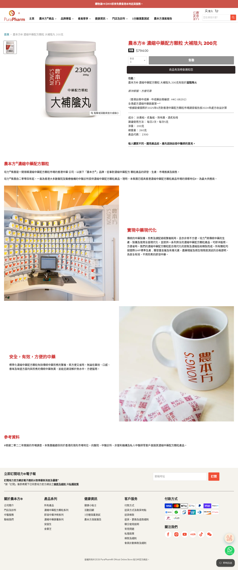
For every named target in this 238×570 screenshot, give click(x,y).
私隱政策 (129, 533)
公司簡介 (9, 505)
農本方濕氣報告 (163, 18)
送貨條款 (129, 514)
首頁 (6, 34)
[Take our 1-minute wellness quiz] (229, 539)
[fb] (168, 534)
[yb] (184, 534)
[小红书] (193, 534)
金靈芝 (47, 529)
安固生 (47, 524)
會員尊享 (83, 18)
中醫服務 (9, 514)
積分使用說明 (132, 524)
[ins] (176, 534)
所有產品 (49, 505)
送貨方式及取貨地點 (135, 510)
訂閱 (214, 476)
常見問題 (129, 529)
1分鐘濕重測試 (140, 18)
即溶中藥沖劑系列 (54, 514)
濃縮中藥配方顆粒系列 (56, 510)
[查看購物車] (216, 11)
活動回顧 (89, 510)
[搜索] (233, 17)
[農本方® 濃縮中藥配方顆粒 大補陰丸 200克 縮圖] (10, 47)
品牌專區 (66, 18)
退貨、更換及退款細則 (137, 519)
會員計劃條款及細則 (135, 543)
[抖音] (201, 534)
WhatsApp (230, 553)
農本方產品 (47, 18)
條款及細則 (131, 538)
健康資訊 (100, 18)
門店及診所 (119, 18)
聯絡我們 (9, 519)
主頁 (31, 18)
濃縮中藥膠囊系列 (54, 519)
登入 (210, 11)
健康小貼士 (90, 505)
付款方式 (129, 505)
